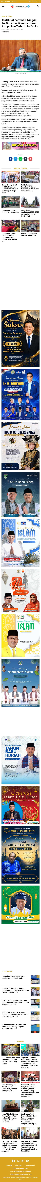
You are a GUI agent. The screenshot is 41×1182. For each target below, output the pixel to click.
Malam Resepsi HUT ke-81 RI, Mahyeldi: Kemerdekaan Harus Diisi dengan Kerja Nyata (9, 189)
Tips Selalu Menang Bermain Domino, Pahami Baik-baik (12, 977)
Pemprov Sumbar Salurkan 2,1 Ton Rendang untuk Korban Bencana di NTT (9, 237)
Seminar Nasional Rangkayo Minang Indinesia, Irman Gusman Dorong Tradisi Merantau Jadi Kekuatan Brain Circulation (30, 1091)
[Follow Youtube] (38, 1)
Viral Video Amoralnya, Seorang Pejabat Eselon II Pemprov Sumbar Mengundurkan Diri (15, 1002)
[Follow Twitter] (32, 1)
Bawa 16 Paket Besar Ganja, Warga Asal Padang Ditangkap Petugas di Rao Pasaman (9, 1118)
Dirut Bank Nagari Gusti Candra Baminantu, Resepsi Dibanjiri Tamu (9, 1088)
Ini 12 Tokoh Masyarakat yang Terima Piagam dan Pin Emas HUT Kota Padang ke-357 (14, 1014)
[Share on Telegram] (25, 159)
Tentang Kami (30, 1165)
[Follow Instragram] (23, 1161)
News (10, 16)
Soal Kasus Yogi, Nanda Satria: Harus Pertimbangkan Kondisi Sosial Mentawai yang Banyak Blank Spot (29, 1119)
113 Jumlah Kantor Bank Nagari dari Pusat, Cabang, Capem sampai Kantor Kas (13, 1027)
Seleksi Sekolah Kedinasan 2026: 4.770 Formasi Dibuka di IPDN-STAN (30, 213)
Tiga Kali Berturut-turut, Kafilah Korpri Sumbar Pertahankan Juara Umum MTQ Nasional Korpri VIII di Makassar (29, 1063)
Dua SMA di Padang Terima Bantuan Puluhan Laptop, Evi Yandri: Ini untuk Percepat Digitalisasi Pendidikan (29, 1146)
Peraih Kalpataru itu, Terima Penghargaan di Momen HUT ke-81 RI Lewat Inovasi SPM (15, 990)
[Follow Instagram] (35, 1)
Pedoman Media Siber (20, 1168)
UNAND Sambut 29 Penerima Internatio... (10, 211)
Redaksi (9, 1165)
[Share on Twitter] (16, 159)
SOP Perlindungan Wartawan (20, 1171)
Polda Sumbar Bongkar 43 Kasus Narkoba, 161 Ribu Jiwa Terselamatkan (30, 188)
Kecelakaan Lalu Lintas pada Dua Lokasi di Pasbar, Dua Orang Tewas (10, 1061)
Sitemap (18, 1165)
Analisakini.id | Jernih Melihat (23, 1177)
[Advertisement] (20, 266)
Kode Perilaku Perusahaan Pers (20, 1174)
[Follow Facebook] (29, 1)
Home (3, 16)
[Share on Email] (30, 159)
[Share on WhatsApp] (20, 159)
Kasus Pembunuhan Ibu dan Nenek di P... (29, 234)
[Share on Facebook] (11, 159)
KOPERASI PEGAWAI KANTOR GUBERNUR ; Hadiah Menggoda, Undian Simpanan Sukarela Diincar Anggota (9, 1146)
